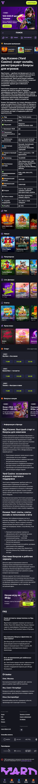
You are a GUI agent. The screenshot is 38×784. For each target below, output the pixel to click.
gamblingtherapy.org (26, 760)
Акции (2, 714)
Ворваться (7, 26)
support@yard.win (6, 729)
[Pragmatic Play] (7, 750)
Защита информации (25, 717)
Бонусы (3, 721)
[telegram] (21, 729)
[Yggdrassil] (17, 750)
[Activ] (7, 739)
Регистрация (31, 2)
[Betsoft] (28, 750)
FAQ (2, 717)
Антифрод (22, 719)
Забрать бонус (28, 603)
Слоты (3, 719)
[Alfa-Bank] (17, 739)
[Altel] (28, 739)
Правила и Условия (25, 714)
